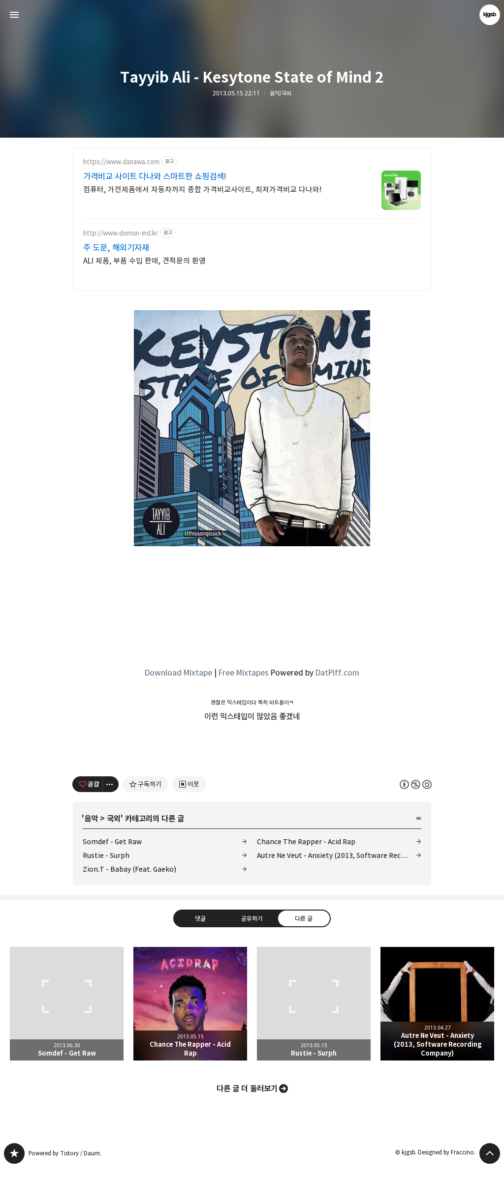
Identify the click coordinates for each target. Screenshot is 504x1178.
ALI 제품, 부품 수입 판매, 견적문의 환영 (144, 260)
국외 (114, 819)
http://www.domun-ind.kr (120, 233)
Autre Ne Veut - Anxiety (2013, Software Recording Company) (339, 855)
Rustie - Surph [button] (314, 1003)
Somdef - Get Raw (112, 841)
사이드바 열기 (14, 15)
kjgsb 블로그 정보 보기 (490, 15)
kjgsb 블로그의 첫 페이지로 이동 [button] (252, 15)
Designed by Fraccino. (446, 1152)
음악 (91, 819)
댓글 (200, 918)
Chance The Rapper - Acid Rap (306, 841)
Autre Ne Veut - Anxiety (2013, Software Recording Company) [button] (437, 1003)
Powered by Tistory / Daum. (65, 1153)
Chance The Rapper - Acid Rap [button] (190, 1003)
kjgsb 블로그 (14, 1153)
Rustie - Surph (106, 855)
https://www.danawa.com (121, 162)
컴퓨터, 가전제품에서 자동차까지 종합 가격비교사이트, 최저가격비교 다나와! (202, 189)
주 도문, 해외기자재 (116, 247)
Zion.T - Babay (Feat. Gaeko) (129, 869)
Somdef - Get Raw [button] (67, 1003)
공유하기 (252, 918)
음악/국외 (280, 93)
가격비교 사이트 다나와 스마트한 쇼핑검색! (154, 176)
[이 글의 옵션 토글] (111, 784)
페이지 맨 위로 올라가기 (490, 1153)
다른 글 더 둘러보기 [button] (247, 1088)
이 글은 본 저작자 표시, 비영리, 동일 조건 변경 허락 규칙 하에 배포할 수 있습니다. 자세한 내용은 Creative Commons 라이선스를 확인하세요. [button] (416, 784)
